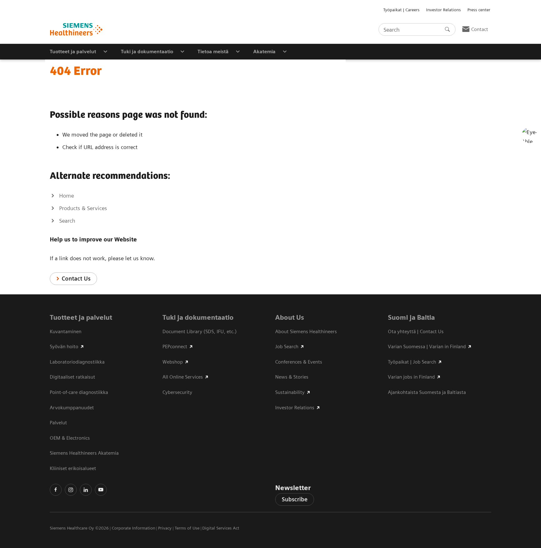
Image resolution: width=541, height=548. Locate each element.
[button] (529, 135)
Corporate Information (133, 527)
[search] (447, 29)
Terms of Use (187, 527)
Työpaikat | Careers (401, 9)
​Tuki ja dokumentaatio (198, 317)
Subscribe (294, 499)
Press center (478, 9)
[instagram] (71, 490)
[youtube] (101, 490)
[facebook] (56, 490)
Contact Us (76, 278)
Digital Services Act (220, 527)
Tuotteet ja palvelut (81, 317)
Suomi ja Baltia (411, 317)
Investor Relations (443, 9)
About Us (289, 317)
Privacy (165, 527)
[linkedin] (86, 490)
